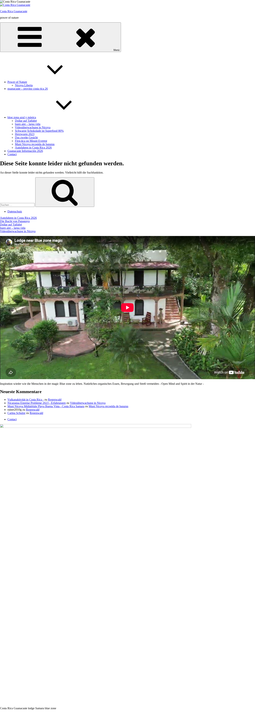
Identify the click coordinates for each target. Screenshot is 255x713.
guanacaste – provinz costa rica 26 (27, 88)
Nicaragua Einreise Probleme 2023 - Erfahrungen (36, 402)
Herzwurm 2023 (24, 134)
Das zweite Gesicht (26, 137)
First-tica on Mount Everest (31, 140)
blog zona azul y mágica (21, 117)
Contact (12, 154)
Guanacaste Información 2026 (25, 150)
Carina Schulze (16, 413)
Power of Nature (17, 82)
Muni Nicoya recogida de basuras (35, 144)
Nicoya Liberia (24, 85)
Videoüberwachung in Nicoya (32, 127)
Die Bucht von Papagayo (15, 221)
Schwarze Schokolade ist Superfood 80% (39, 130)
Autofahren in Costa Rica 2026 (33, 147)
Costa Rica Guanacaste (13, 11)
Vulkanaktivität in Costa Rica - (25, 399)
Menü (116, 50)
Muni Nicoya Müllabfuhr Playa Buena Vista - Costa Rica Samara (45, 406)
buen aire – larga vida (27, 124)
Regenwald (54, 399)
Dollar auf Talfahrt (26, 120)
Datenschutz (14, 211)
